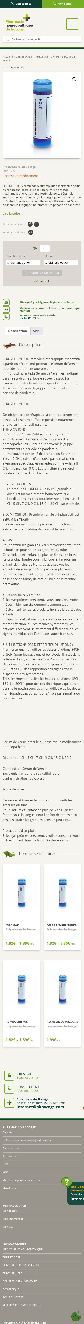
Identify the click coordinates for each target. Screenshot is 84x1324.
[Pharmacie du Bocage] (19, 22)
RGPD (6, 1172)
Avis (36, 331)
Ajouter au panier (45, 273)
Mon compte (23, 3)
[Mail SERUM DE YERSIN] (36, 224)
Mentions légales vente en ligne (21, 1180)
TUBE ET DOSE (23, 56)
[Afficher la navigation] (72, 24)
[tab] (18, 331)
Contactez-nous (12, 1148)
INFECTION (41, 56)
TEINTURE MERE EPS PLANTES (21, 1265)
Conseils (8, 1132)
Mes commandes (13, 1219)
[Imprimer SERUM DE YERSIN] (30, 232)
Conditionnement (17, 256)
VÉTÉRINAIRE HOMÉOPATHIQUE (22, 1305)
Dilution (49, 256)
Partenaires (10, 1156)
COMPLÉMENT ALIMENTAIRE (20, 1281)
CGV (5, 1164)
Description (17, 331)
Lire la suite (11, 213)
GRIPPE (55, 56)
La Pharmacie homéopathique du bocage (27, 1140)
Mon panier (65, 3)
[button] (74, 79)
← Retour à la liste (13, 67)
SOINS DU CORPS (13, 1297)
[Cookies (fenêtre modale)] (76, 1316)
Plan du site (9, 1188)
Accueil (7, 56)
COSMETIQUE (11, 1289)
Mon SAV (8, 1227)
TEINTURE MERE (12, 1273)
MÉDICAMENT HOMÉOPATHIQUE (23, 1249)
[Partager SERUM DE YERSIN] (30, 224)
